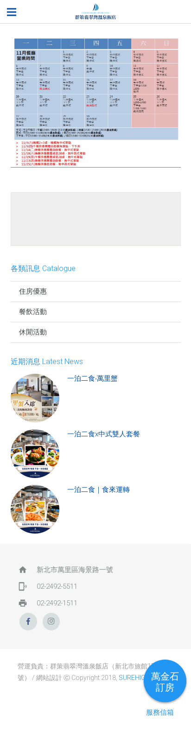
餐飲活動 (33, 312)
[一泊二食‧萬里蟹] (35, 398)
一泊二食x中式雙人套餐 (103, 434)
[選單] (11, 12)
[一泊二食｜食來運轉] (35, 509)
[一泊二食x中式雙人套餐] (35, 453)
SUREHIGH (134, 677)
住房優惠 (33, 291)
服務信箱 (160, 712)
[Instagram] (51, 621)
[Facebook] (28, 621)
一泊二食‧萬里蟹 (92, 378)
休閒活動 (33, 332)
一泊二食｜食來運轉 (98, 489)
